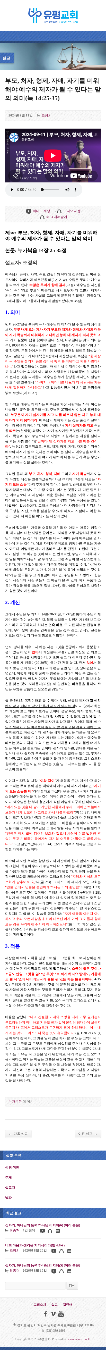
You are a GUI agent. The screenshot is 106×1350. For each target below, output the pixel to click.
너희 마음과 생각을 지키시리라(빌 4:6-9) (35, 1245)
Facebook (45, 1314)
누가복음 (15, 1101)
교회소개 (40, 1304)
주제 (8, 1177)
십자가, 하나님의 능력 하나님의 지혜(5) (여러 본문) (42, 1265)
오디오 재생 (59, 211)
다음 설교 (18, 1134)
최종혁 (15, 1230)
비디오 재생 (28, 211)
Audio (50, 1231)
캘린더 (67, 1304)
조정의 (46, 115)
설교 (54, 1304)
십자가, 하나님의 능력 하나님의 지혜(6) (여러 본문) (42, 1225)
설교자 (10, 1187)
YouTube (61, 1314)
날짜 (8, 1198)
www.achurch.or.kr (79, 1339)
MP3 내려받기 (56, 217)
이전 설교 (88, 1134)
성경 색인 (12, 1167)
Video (42, 1231)
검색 (72, 1285)
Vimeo (53, 1314)
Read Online (57, 1231)
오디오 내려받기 (42, 217)
